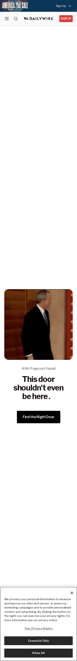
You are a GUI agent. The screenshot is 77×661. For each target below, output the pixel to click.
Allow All (38, 653)
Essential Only (38, 640)
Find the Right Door (38, 417)
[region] (38, 624)
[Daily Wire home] (38, 18)
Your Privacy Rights (38, 628)
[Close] (72, 593)
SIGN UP (66, 18)
